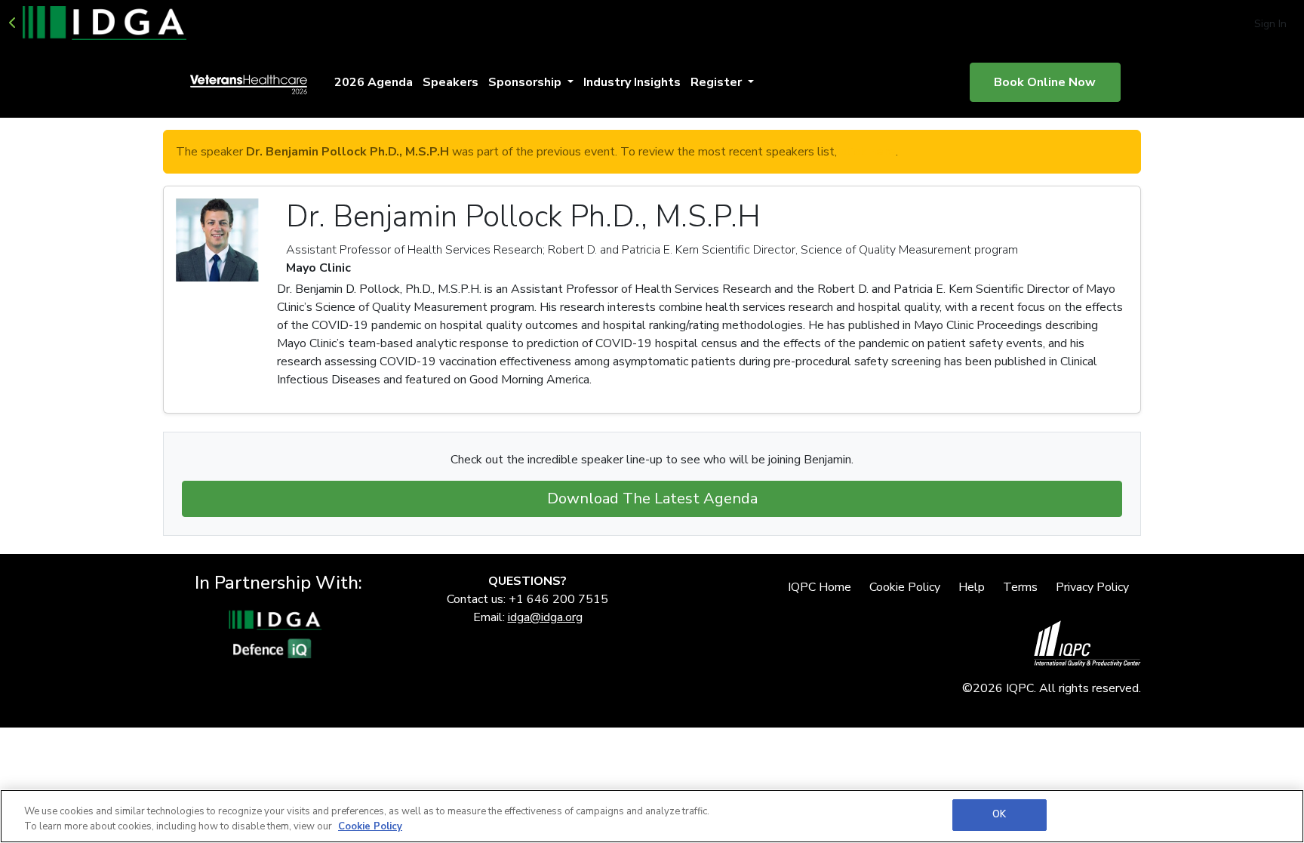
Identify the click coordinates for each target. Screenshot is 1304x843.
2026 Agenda (373, 82)
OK (999, 814)
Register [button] (717, 82)
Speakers (450, 82)
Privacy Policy (1092, 587)
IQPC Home (819, 587)
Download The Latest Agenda (652, 498)
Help (971, 587)
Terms (1020, 587)
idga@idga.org (545, 617)
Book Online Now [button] (1045, 82)
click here (868, 151)
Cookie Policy (904, 587)
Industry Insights (632, 82)
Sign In (1270, 24)
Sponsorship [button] (526, 82)
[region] (652, 816)
